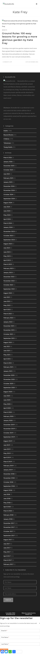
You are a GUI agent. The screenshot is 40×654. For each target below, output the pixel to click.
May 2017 (6, 552)
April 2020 (7, 408)
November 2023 (9, 231)
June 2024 (6, 211)
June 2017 (6, 548)
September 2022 (9, 289)
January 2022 (7, 322)
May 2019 (6, 453)
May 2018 (6, 503)
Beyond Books (8, 135)
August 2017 (7, 539)
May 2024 (6, 215)
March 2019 (7, 461)
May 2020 (6, 404)
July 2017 (6, 544)
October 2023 (8, 235)
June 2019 (6, 449)
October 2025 (8, 170)
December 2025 (8, 166)
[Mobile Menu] (36, 4)
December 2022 (8, 277)
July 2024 (6, 207)
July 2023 (6, 248)
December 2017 (8, 523)
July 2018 (6, 494)
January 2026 (7, 161)
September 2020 (9, 387)
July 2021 (6, 346)
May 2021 (6, 355)
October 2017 (8, 531)
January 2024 (7, 227)
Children (6, 139)
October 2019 (8, 433)
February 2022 (8, 318)
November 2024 (9, 190)
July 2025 (6, 174)
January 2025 (7, 182)
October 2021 (8, 334)
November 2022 (9, 281)
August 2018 (7, 490)
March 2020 (7, 412)
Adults (4, 30)
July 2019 (6, 445)
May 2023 (6, 256)
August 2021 (7, 342)
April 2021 (7, 359)
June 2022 (6, 301)
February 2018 (8, 515)
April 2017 (7, 556)
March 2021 (7, 363)
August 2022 (7, 293)
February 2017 (8, 564)
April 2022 (7, 309)
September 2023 (9, 240)
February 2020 (8, 416)
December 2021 (8, 326)
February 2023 (8, 268)
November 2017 (9, 527)
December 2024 (8, 186)
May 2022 (6, 305)
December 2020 (8, 375)
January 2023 (7, 272)
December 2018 (8, 474)
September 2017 (9, 535)
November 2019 (9, 428)
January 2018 (7, 519)
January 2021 (7, 371)
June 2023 (6, 252)
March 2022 (7, 313)
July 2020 (6, 396)
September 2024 (9, 198)
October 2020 (8, 383)
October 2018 (8, 482)
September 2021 (9, 338)
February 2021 (8, 367)
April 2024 (7, 219)
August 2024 (7, 202)
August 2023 (7, 244)
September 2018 (9, 486)
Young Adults (7, 147)
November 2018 (9, 478)
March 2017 (7, 560)
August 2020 (7, 392)
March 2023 (7, 264)
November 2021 (9, 330)
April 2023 (7, 260)
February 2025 (8, 178)
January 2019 (7, 470)
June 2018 (6, 498)
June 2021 (6, 350)
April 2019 (7, 457)
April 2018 (7, 507)
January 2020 (7, 420)
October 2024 (8, 194)
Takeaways (7, 143)
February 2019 (8, 465)
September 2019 (9, 437)
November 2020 (9, 379)
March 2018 (7, 511)
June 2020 (6, 400)
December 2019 (8, 424)
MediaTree (28, 614)
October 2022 (8, 285)
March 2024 (7, 223)
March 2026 (7, 157)
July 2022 (6, 297)
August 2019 (7, 441)
